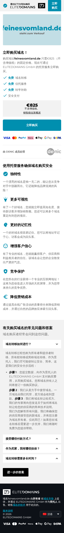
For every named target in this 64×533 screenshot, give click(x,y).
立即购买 (54, 5)
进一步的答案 (15, 472)
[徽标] (32, 492)
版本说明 (8, 510)
